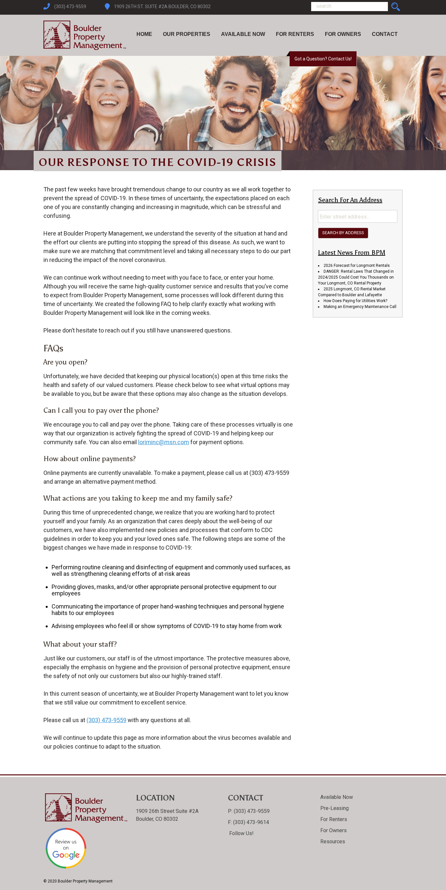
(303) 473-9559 (70, 6)
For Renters (295, 34)
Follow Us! (241, 833)
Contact (385, 34)
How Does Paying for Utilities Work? (355, 301)
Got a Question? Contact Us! (323, 58)
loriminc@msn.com (163, 442)
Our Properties (186, 34)
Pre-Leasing (334, 808)
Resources (332, 841)
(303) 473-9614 (250, 822)
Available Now (243, 34)
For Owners (343, 34)
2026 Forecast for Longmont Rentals (357, 265)
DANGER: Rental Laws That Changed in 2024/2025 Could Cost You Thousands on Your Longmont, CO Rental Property (356, 277)
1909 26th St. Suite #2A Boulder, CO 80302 (162, 6)
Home (144, 34)
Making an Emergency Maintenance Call (360, 306)
